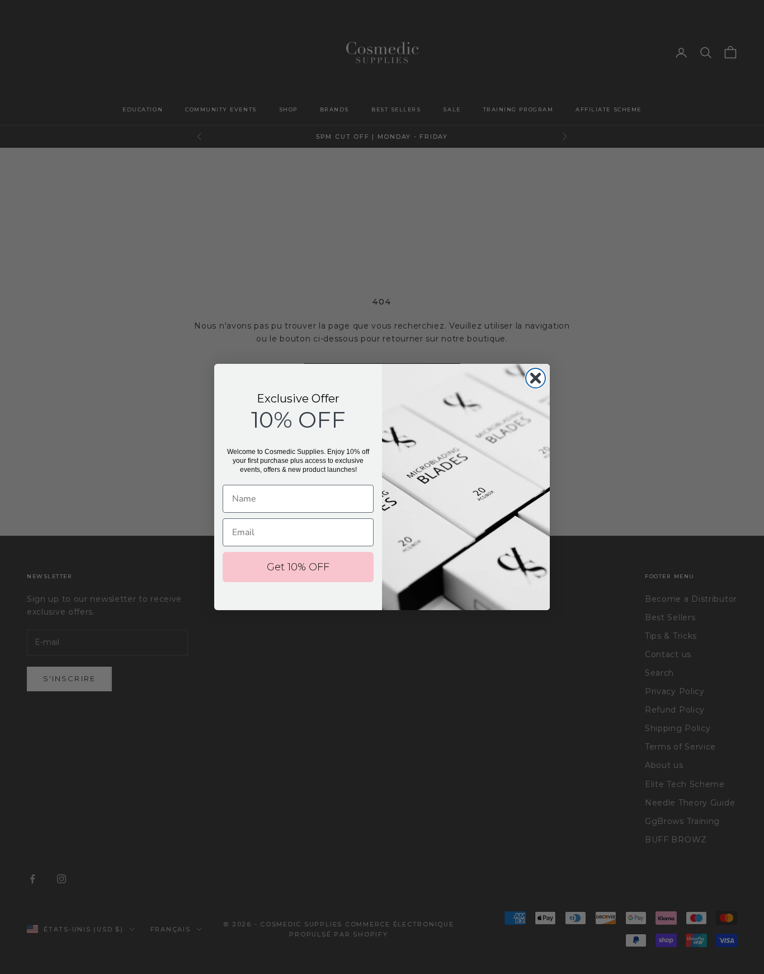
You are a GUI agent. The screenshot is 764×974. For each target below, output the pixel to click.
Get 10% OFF (298, 567)
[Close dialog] (535, 378)
